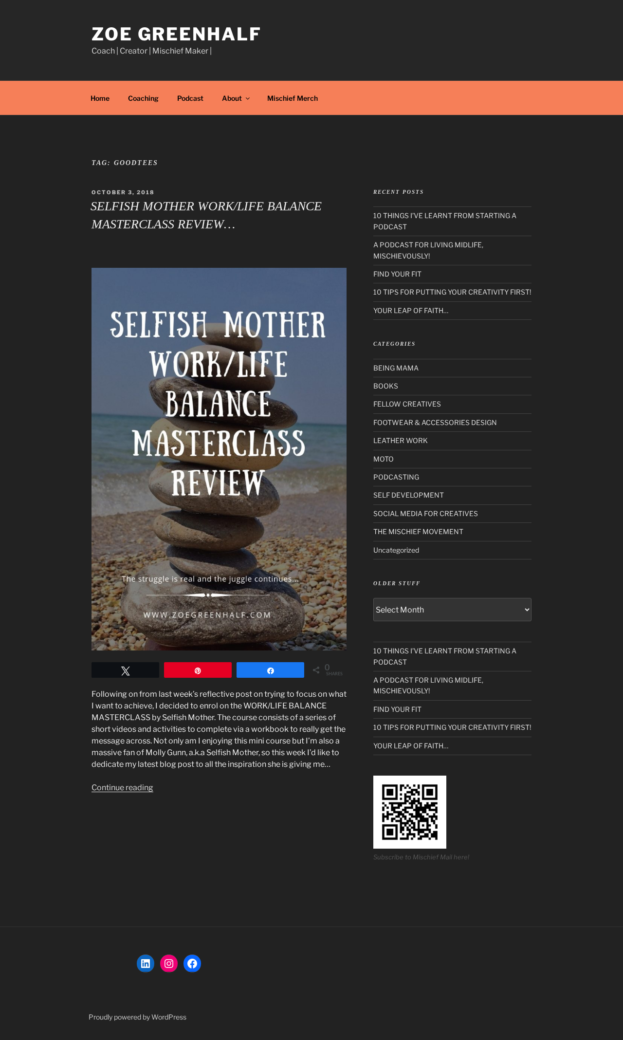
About (232, 98)
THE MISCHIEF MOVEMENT (418, 531)
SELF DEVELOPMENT (408, 495)
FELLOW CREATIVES (407, 404)
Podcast (190, 98)
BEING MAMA (396, 368)
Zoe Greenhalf (176, 34)
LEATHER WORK (400, 440)
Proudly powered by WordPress (137, 1017)
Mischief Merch (292, 98)
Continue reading (122, 787)
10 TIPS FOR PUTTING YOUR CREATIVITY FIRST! (452, 292)
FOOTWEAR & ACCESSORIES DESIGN (435, 422)
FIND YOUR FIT (397, 274)
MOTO (383, 459)
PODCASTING (396, 477)
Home (100, 98)
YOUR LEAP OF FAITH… (410, 310)
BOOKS (385, 386)
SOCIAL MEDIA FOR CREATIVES (425, 513)
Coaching (143, 98)
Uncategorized (396, 550)
